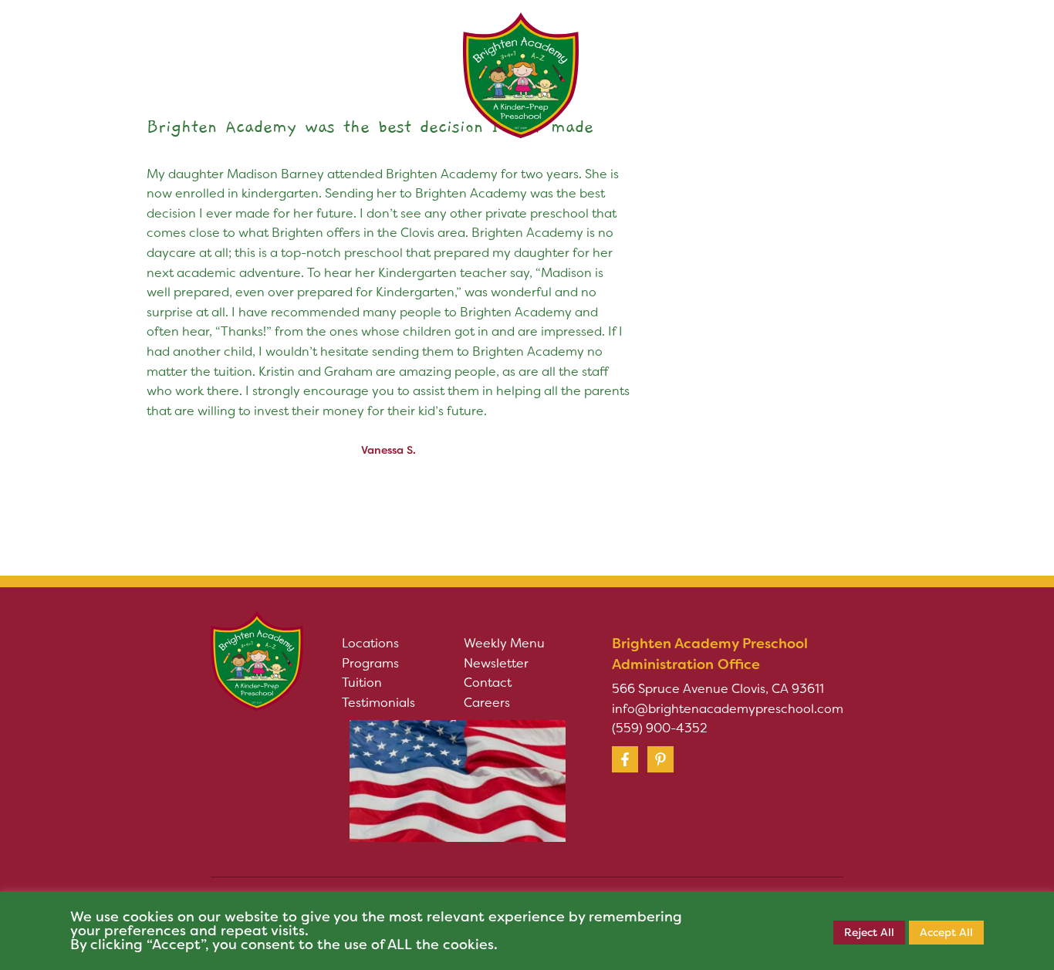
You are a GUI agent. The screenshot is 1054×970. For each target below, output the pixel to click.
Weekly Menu (504, 643)
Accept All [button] (946, 932)
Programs (370, 663)
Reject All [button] (869, 932)
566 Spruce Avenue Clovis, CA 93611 (718, 689)
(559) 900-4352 (660, 728)
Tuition (362, 682)
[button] (244, 53)
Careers (487, 703)
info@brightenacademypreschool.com (727, 709)
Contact (488, 682)
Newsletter (496, 663)
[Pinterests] (660, 759)
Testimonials (378, 703)
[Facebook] (625, 759)
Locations (370, 643)
